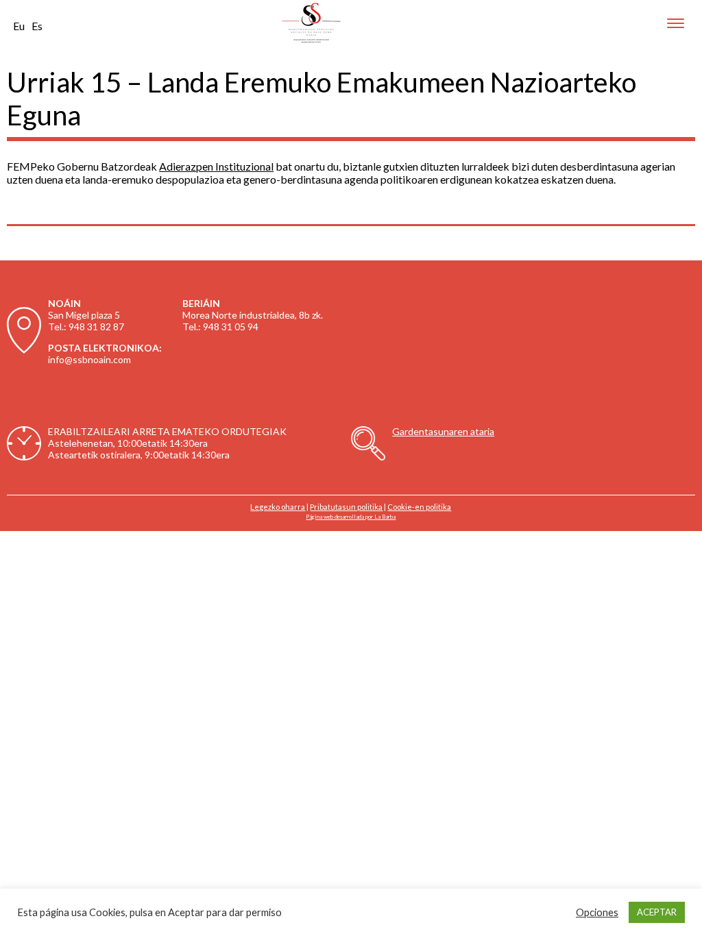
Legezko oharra (277, 506)
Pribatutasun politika (346, 506)
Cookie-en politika (419, 506)
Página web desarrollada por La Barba (351, 516)
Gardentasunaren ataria (443, 431)
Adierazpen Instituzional (216, 166)
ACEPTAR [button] (657, 912)
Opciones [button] (597, 912)
